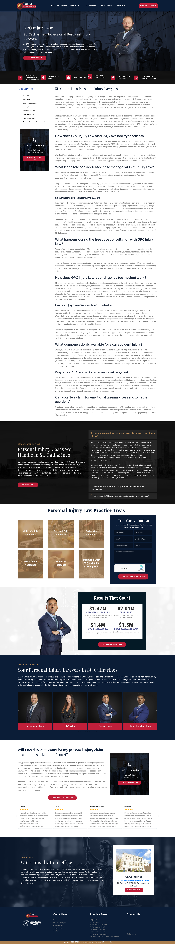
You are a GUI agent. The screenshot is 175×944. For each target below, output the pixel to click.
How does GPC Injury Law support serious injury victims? (121, 495)
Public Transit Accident (29, 118)
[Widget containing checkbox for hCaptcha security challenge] (129, 568)
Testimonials (57, 928)
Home (55, 920)
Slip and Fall (26, 99)
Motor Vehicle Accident (30, 103)
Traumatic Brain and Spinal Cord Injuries (34, 122)
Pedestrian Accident (29, 114)
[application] (113, 5)
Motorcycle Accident (29, 107)
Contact (56, 931)
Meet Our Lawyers (59, 923)
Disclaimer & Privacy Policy (104, 942)
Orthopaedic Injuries (29, 110)
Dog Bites (26, 95)
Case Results (58, 925)
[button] (123, 434)
